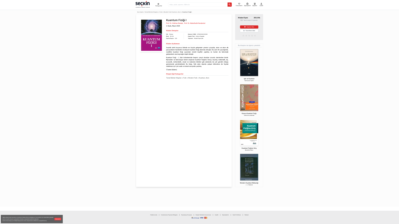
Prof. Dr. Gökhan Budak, (174, 23)
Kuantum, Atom (176, 12)
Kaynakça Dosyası (186, 215)
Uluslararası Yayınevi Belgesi (169, 215)
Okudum (57, 219)
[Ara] (230, 4)
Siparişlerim (225, 215)
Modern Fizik (167, 12)
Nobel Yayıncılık (198, 38)
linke (15, 220)
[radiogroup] (249, 35)
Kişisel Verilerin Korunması (203, 215)
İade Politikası (237, 215)
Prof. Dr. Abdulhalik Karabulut (194, 23)
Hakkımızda (153, 215)
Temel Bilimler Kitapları (151, 12)
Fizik (160, 12)
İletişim (247, 215)
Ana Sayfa (140, 12)
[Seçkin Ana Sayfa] (142, 4)
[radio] (243, 35)
